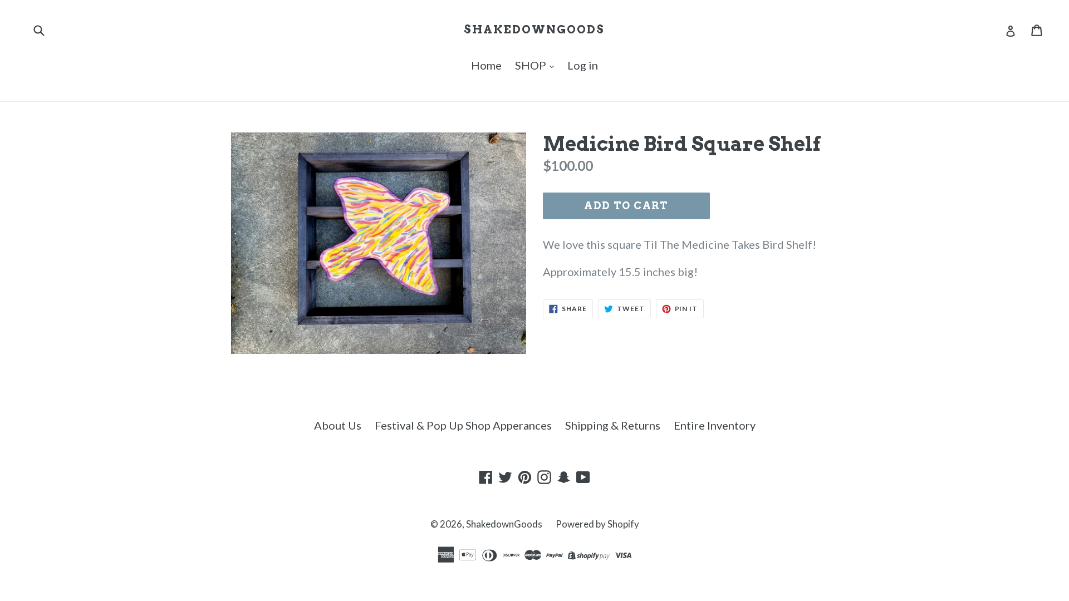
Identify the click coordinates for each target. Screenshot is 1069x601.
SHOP (531, 65)
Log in (582, 65)
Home (486, 65)
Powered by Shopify (597, 524)
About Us (337, 425)
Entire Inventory (715, 425)
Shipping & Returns (612, 425)
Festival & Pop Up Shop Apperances (463, 425)
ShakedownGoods (534, 29)
